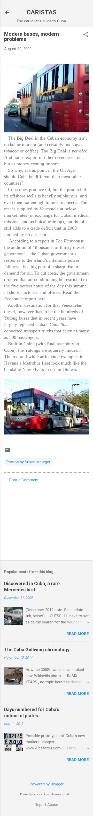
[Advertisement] (46, 519)
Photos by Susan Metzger (28, 462)
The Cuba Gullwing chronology (36, 649)
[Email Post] (7, 451)
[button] (86, 35)
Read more (77, 633)
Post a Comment (23, 480)
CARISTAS (42, 12)
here (41, 298)
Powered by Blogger (47, 784)
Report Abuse (46, 804)
